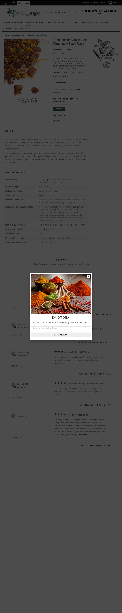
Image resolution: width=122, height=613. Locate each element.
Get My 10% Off (61, 334)
